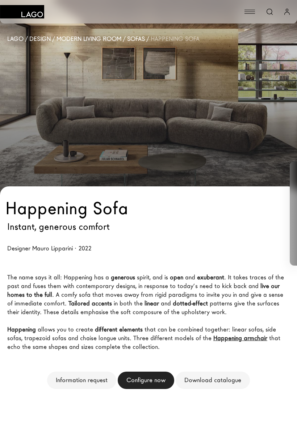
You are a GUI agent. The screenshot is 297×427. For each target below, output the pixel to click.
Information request (82, 380)
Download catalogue (212, 380)
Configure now (146, 380)
